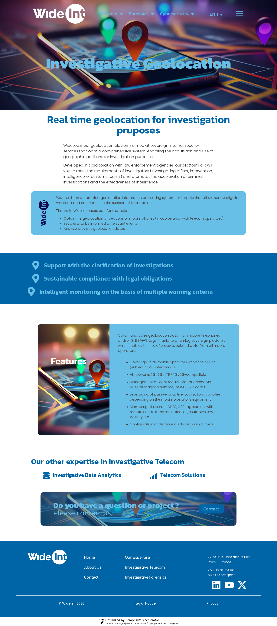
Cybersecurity (174, 13)
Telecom (108, 13)
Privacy (213, 603)
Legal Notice (145, 603)
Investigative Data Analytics (87, 475)
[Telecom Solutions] (154, 475)
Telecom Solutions (182, 475)
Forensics (138, 13)
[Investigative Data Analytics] (46, 475)
